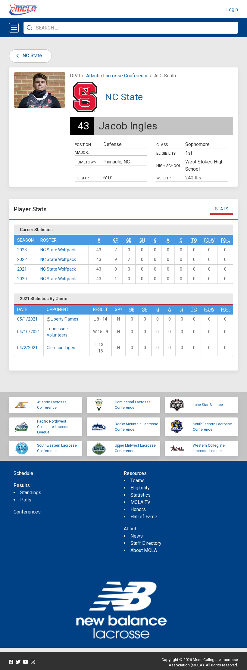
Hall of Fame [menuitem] (143, 517)
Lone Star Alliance (208, 405)
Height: (82, 178)
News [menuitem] (136, 536)
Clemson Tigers (62, 347)
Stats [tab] (221, 208)
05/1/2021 (27, 319)
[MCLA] (24, 10)
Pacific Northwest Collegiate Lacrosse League (53, 426)
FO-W (209, 240)
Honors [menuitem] (138, 509)
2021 (22, 269)
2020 (22, 278)
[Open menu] (14, 28)
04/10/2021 (28, 331)
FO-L (225, 240)
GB (129, 240)
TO (194, 240)
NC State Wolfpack (58, 249)
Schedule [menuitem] (23, 473)
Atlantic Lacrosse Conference (117, 76)
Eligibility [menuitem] (140, 488)
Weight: (163, 178)
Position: (83, 144)
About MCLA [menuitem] (143, 550)
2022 (22, 259)
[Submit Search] (29, 28)
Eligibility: (166, 153)
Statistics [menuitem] (140, 495)
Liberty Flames (64, 319)
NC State (31, 55)
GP (115, 240)
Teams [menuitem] (137, 480)
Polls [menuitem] (25, 500)
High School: (169, 165)
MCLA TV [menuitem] (140, 502)
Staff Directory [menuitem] (145, 543)
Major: (82, 152)
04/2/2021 (27, 347)
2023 (22, 249)
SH (142, 240)
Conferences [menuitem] (27, 512)
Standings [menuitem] (30, 492)
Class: (162, 144)
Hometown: (86, 162)
